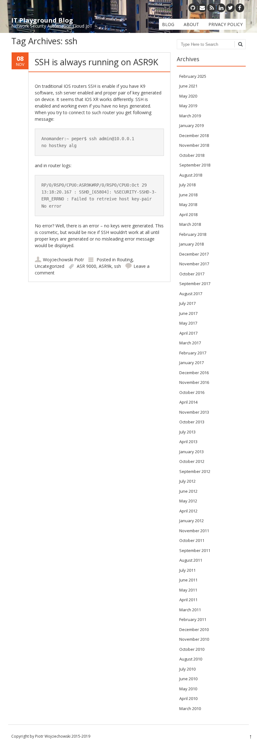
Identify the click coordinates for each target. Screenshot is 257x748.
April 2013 (188, 441)
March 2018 (190, 224)
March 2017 (190, 343)
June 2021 (188, 86)
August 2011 (190, 560)
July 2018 (187, 185)
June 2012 (188, 491)
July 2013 (187, 432)
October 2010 (191, 649)
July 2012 (187, 481)
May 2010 (188, 689)
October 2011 (191, 540)
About (191, 24)
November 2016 (194, 382)
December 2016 (194, 372)
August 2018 (190, 175)
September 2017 (194, 283)
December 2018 (194, 135)
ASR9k (105, 266)
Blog (168, 24)
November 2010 (194, 639)
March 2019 (190, 116)
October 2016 (191, 392)
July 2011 (187, 570)
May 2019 (188, 106)
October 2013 (191, 422)
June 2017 (188, 313)
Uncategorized (49, 266)
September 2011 (194, 550)
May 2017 (188, 323)
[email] (202, 8)
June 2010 (188, 679)
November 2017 (194, 264)
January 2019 (191, 125)
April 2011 (188, 599)
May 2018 (188, 204)
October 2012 (191, 461)
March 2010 (190, 708)
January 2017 (191, 362)
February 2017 (192, 353)
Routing (125, 260)
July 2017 (187, 303)
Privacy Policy (225, 24)
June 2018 (188, 195)
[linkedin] (221, 8)
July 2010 (187, 669)
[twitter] (230, 8)
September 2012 (194, 471)
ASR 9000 (86, 266)
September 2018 (194, 165)
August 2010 (190, 659)
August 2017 (190, 293)
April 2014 (188, 402)
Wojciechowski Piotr (63, 260)
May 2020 (188, 96)
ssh (117, 266)
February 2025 (192, 76)
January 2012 (191, 520)
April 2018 (188, 214)
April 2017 (188, 333)
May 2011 (188, 590)
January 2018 (191, 244)
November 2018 (194, 145)
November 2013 (194, 412)
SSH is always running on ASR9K (96, 62)
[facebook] (239, 8)
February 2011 (192, 619)
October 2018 (191, 155)
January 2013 (191, 451)
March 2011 (190, 610)
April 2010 (188, 698)
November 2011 (194, 530)
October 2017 (191, 274)
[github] (192, 8)
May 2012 (188, 501)
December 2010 (194, 629)
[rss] (211, 8)
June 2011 (188, 580)
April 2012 (188, 511)
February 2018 (192, 234)
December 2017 (194, 254)
